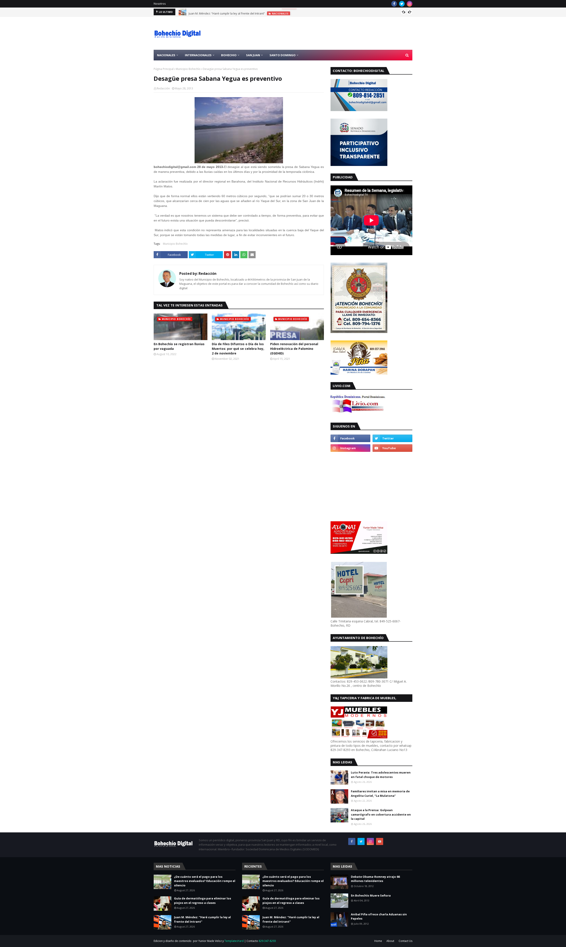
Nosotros (160, 4)
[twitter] (402, 4)
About (390, 941)
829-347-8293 (267, 941)
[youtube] (392, 448)
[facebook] (394, 4)
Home (378, 941)
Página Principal (164, 69)
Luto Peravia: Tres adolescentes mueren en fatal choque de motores (381, 774)
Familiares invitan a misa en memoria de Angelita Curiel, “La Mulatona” (380, 793)
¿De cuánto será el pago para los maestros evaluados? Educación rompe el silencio (204, 881)
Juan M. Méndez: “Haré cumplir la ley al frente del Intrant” (227, 12)
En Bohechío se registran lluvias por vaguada (179, 346)
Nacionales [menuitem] (166, 55)
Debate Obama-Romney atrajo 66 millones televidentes (375, 879)
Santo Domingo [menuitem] (283, 55)
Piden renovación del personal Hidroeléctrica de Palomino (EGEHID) (294, 348)
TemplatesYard (234, 941)
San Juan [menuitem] (253, 55)
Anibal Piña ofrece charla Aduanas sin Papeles (379, 916)
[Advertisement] (331, 33)
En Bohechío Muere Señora (371, 895)
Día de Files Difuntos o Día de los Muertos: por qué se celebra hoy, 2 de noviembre (238, 348)
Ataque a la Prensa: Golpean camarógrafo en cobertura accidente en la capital (381, 814)
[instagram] (409, 4)
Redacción (163, 88)
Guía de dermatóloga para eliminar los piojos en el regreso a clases (202, 900)
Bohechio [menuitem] (229, 55)
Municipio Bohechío (188, 69)
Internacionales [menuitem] (198, 55)
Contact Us (405, 941)
